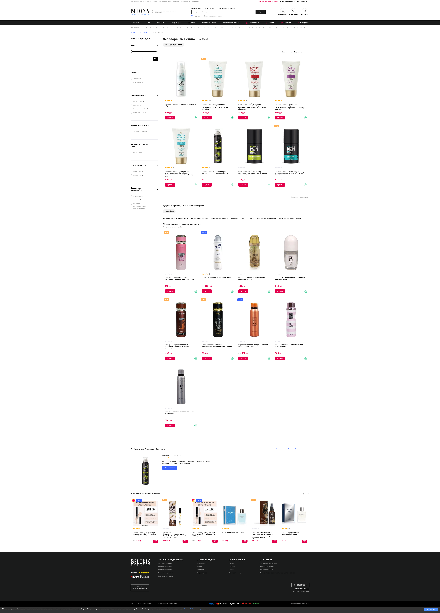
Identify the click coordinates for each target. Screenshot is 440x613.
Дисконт (191, 22)
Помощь (176, 1)
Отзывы (232, 563)
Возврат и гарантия (165, 573)
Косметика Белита (209, 22)
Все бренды (135, 28)
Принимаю (430, 609)
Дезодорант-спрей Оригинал (216, 277)
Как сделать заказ (165, 563)
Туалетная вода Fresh (233, 532)
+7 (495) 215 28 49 (300, 585)
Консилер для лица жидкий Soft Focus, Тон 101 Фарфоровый (203, 534)
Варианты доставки (165, 570)
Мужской (137, 171)
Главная (133, 32)
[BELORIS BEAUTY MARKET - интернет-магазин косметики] (140, 12)
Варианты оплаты (165, 566)
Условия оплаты (151, 1)
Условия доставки (137, 1)
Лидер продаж (202, 573)
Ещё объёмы (186, 515)
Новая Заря (169, 211)
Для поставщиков (266, 570)
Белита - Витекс (157, 32)
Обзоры (232, 566)
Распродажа (254, 22)
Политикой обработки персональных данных (199, 609)
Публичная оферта (267, 566)
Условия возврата (165, 1)
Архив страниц (235, 573)
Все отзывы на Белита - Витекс (288, 449)
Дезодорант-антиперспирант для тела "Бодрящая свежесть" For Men (253, 173)
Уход (148, 22)
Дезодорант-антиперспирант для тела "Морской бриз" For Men (289, 173)
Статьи (231, 570)
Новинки (287, 22)
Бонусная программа (166, 576)
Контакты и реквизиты (268, 563)
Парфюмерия (176, 22)
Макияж (160, 22)
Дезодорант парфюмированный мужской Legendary (177, 346)
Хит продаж (304, 22)
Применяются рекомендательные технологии (277, 573)
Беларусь (143, 32)
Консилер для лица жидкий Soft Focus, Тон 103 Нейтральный (144, 534)
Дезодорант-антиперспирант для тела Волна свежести (215, 173)
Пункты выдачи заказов (213, 16)
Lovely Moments (139, 109)
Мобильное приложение (190, 1)
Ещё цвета (156, 515)
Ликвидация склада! (231, 22)
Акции (271, 22)
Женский (137, 175)
